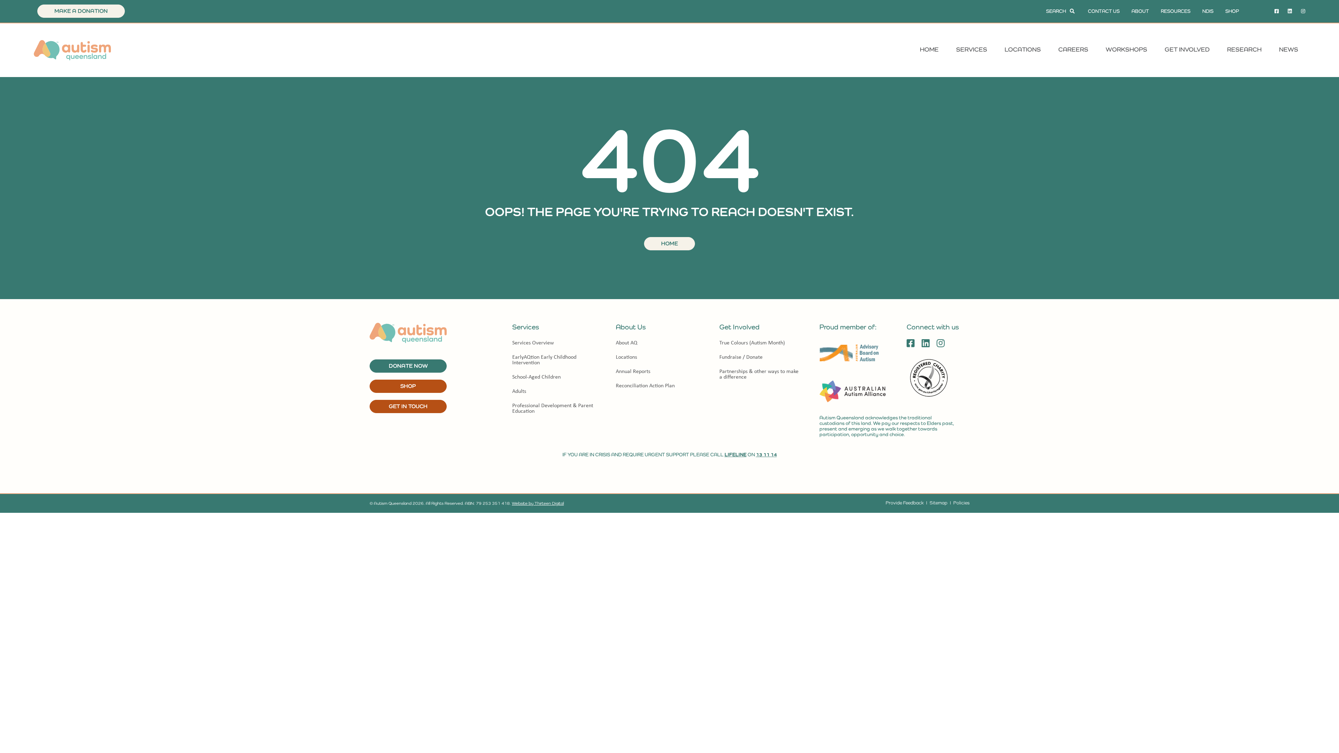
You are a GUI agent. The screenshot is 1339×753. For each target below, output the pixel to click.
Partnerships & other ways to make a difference (759, 373)
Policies (961, 502)
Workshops (1126, 49)
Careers (1073, 49)
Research (1244, 49)
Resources (1175, 11)
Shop (1232, 11)
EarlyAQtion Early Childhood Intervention (544, 359)
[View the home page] (72, 50)
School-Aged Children (536, 376)
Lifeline (736, 454)
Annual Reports (633, 371)
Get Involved (1187, 49)
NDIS (1207, 11)
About (1140, 11)
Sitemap (938, 502)
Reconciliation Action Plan (645, 385)
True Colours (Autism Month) (752, 342)
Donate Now (408, 366)
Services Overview (533, 342)
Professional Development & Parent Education (552, 408)
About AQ (626, 342)
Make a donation (81, 11)
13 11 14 (766, 454)
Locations (1023, 49)
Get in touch (408, 406)
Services (971, 49)
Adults (519, 391)
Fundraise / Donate (741, 356)
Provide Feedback (905, 502)
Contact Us (1104, 11)
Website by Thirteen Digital (538, 503)
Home (929, 49)
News (1288, 49)
